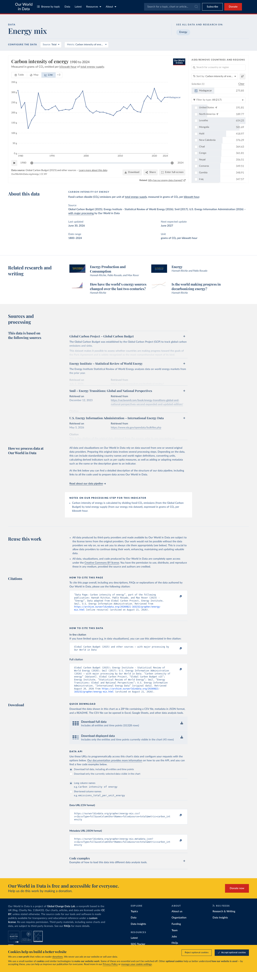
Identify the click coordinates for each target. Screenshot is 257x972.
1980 (23, 163)
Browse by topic (50, 6)
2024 (181, 163)
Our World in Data (24, 7)
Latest (78, 6)
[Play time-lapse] (14, 163)
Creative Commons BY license (101, 562)
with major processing (81, 213)
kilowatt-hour (191, 197)
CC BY (44, 174)
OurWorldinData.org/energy (25, 174)
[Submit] (196, 7)
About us (177, 911)
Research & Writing (224, 911)
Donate (233, 6)
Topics (134, 911)
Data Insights (138, 924)
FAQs (67, 926)
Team (175, 930)
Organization (179, 917)
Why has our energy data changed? (165, 180)
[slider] (32, 163)
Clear (241, 84)
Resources (92, 6)
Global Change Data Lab (61, 906)
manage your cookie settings (136, 964)
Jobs (174, 936)
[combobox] (172, 7)
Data (67, 6)
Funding (176, 924)
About (109, 6)
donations (57, 957)
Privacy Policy (110, 964)
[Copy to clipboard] (177, 596)
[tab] (19, 75)
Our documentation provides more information (114, 760)
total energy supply (136, 197)
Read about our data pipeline (86, 483)
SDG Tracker (138, 944)
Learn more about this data (93, 170)
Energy (183, 32)
